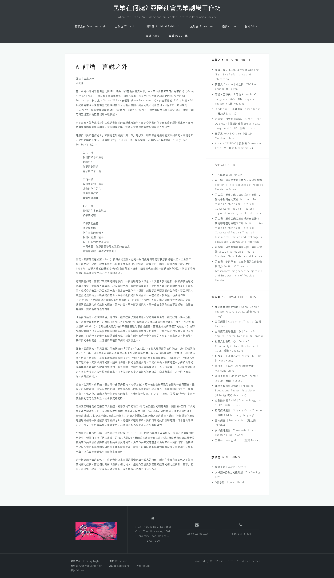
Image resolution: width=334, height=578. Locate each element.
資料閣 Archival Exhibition (164, 26)
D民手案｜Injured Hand (229, 482)
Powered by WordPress (208, 561)
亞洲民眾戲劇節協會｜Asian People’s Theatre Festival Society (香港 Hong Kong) (237, 311)
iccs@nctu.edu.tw (197, 533)
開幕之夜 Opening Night (91, 26)
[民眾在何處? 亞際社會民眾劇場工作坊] (96, 531)
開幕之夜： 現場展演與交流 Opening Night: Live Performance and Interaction (237, 74)
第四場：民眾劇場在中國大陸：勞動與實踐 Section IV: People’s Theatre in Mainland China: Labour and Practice (238, 251)
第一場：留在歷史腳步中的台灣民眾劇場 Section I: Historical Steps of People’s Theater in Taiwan (239, 184)
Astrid (240, 561)
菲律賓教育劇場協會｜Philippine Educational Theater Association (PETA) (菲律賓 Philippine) (235, 390)
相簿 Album (229, 26)
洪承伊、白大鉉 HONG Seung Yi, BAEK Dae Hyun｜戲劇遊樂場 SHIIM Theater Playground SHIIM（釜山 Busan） (238, 123)
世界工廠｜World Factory (230, 467)
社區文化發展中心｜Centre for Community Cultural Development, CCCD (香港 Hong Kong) (237, 346)
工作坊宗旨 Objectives (228, 174)
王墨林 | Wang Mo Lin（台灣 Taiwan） (238, 440)
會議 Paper (153, 35)
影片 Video (252, 26)
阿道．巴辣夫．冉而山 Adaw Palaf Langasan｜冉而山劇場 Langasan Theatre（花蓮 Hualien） (235, 99)
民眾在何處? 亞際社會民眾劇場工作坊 (167, 8)
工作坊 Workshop (127, 26)
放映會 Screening (202, 26)
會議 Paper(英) (178, 35)
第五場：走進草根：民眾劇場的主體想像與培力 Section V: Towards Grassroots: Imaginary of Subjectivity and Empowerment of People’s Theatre (238, 271)
